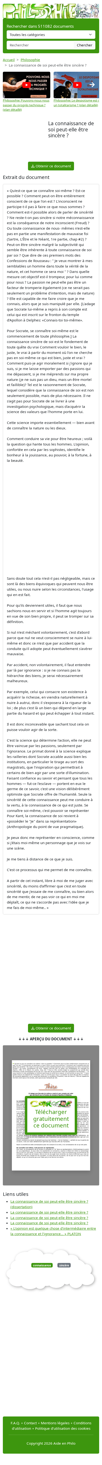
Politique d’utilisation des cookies (62, 1428)
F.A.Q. (15, 1422)
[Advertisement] (25, 140)
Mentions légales (55, 1422)
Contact (30, 1422)
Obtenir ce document (53, 166)
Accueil (9, 59)
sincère (64, 1265)
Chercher (84, 45)
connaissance (42, 1265)
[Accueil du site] (51, 8)
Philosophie (30, 59)
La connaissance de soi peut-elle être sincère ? (49, 1212)
